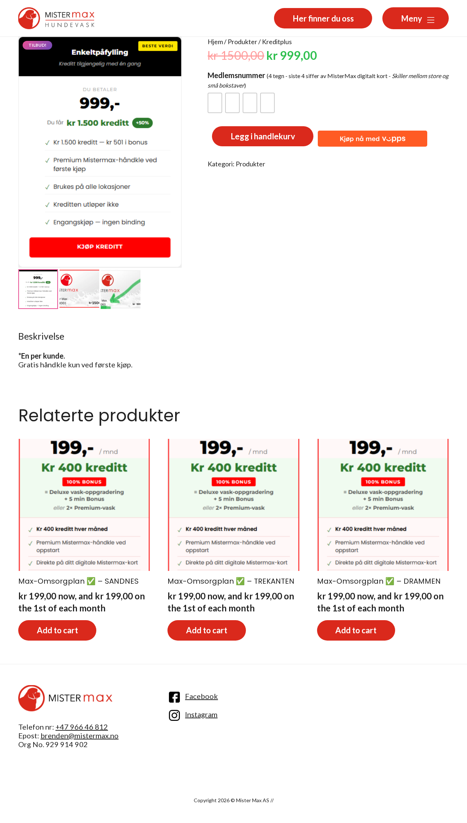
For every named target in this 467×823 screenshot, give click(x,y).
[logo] (65, 698)
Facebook (201, 696)
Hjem (215, 42)
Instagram (201, 714)
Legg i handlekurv (263, 136)
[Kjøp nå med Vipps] (372, 136)
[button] (435, 17)
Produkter (242, 42)
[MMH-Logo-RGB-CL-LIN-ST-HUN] (56, 18)
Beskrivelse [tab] (41, 336)
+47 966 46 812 (81, 726)
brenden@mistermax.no (79, 735)
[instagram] (174, 715)
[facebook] (174, 697)
